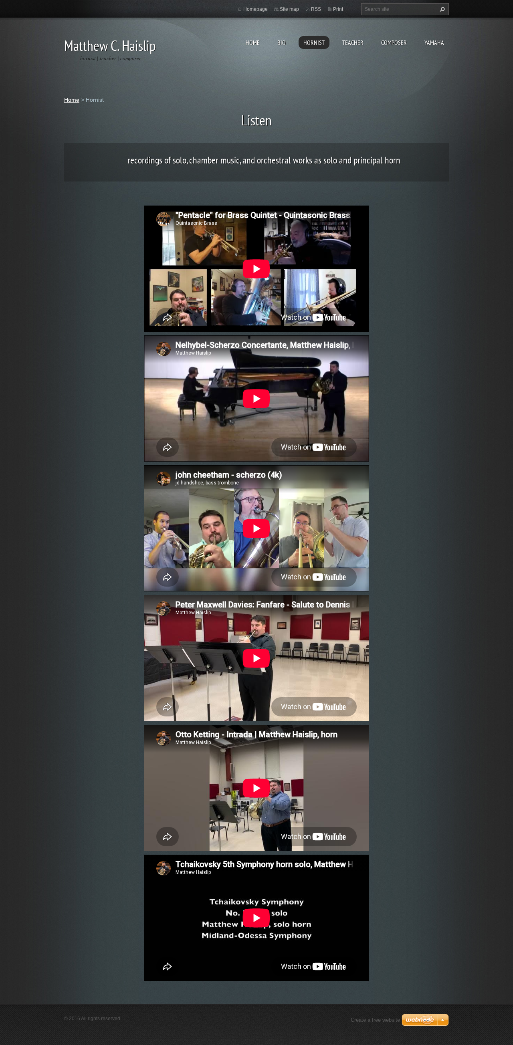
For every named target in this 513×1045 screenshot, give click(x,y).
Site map (289, 9)
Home (253, 42)
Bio (281, 42)
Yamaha (434, 42)
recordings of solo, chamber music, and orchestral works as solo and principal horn (263, 160)
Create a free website (375, 1020)
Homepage (255, 9)
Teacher (353, 42)
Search (441, 9)
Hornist (314, 42)
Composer (394, 42)
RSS (316, 9)
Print (338, 9)
